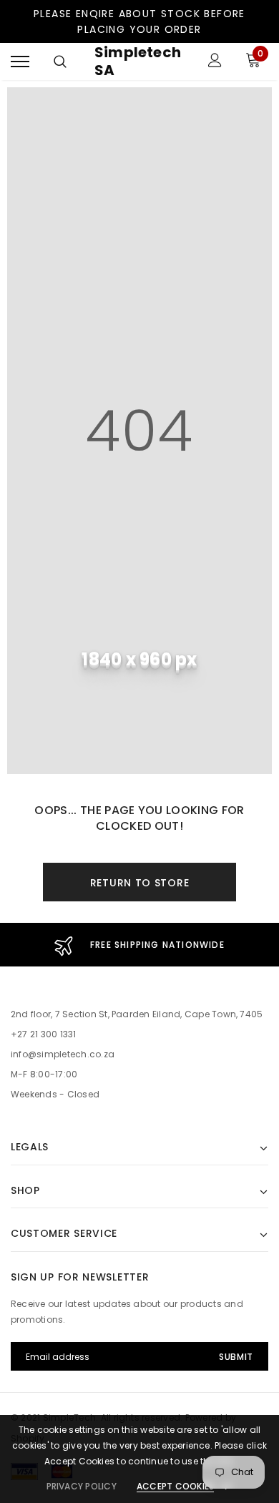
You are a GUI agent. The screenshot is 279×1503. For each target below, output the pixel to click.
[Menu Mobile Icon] (20, 62)
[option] (139, 944)
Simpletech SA (137, 61)
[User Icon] (215, 62)
